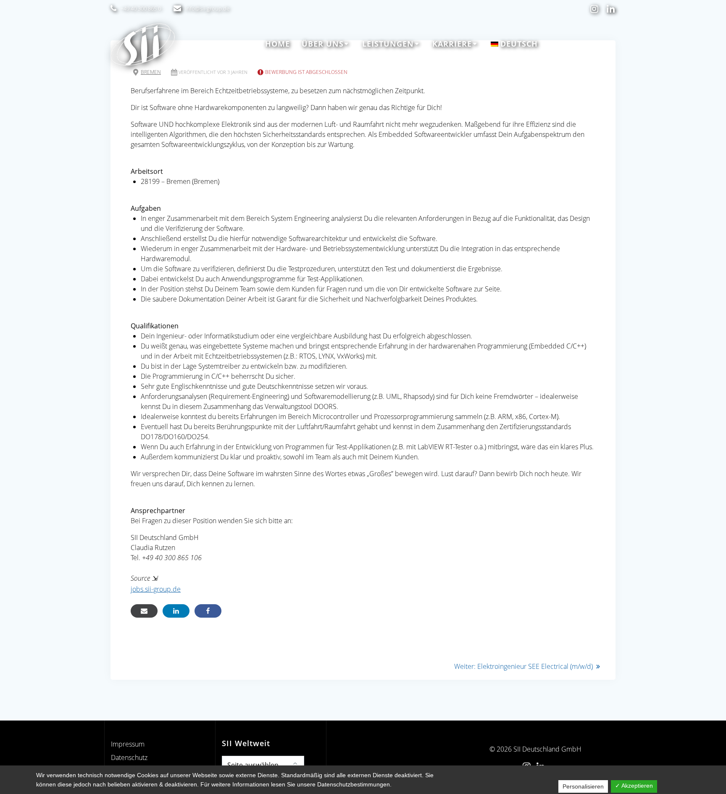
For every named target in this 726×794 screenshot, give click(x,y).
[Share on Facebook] (208, 611)
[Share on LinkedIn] (176, 611)
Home (277, 44)
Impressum (128, 744)
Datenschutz (129, 757)
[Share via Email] (144, 611)
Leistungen (388, 44)
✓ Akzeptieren (634, 785)
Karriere (452, 44)
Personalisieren (583, 786)
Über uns (323, 44)
